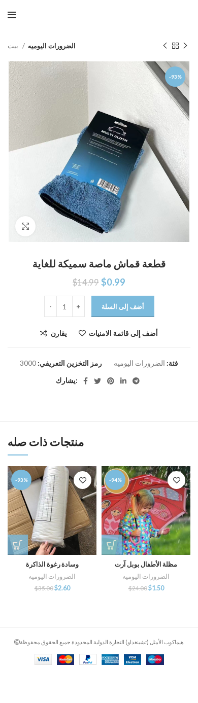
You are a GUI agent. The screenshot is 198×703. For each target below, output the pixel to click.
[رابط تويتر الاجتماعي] (97, 381)
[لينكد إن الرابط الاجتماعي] (123, 381)
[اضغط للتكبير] (25, 226)
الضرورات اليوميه (52, 46)
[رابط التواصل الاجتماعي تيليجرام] (136, 381)
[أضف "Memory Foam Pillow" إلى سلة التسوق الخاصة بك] (18, 545)
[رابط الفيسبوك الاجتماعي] (85, 381)
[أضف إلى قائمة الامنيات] (82, 480)
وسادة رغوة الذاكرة (52, 564)
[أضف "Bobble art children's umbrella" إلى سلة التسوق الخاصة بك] (112, 545)
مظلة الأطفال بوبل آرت (146, 564)
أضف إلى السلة (123, 306)
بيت (14, 46)
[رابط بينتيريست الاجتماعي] (110, 381)
